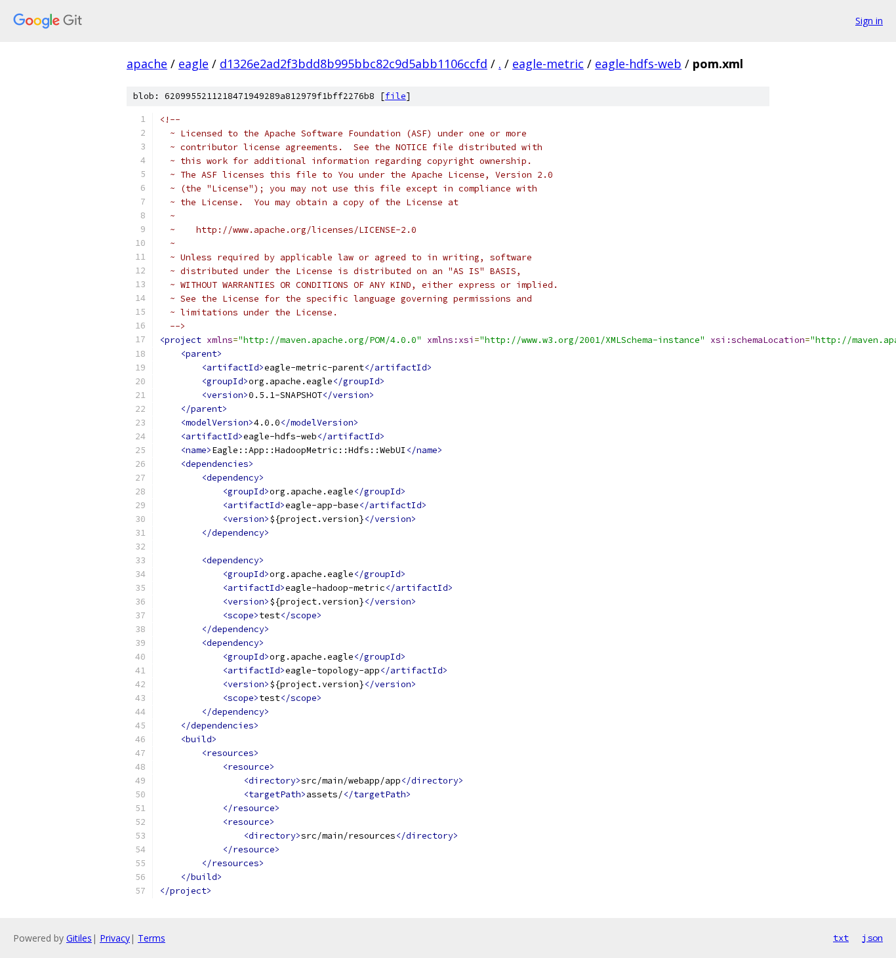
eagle (193, 63)
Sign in (869, 20)
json (872, 938)
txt (841, 938)
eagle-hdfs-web (638, 63)
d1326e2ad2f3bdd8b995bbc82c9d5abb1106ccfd (353, 63)
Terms (151, 938)
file (395, 96)
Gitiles (79, 938)
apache (147, 63)
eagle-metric (548, 63)
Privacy (115, 938)
